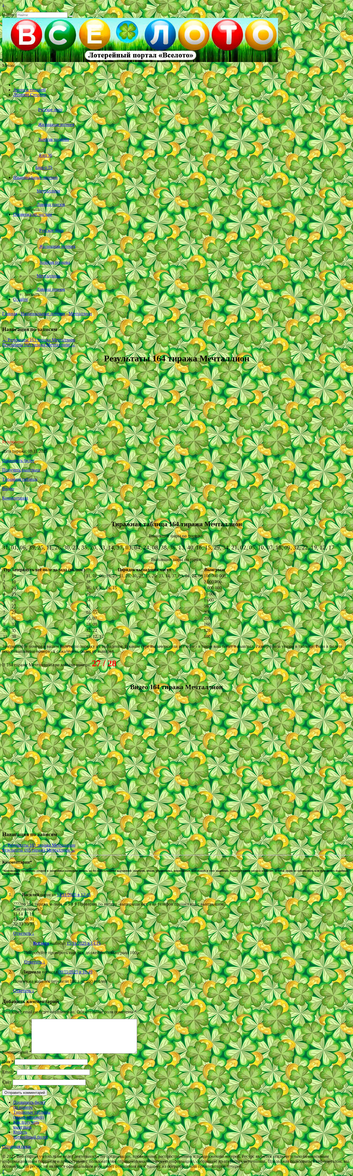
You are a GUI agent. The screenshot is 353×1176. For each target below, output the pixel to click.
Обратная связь (16, 1146)
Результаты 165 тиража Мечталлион (38, 344)
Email (9, 1072)
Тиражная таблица (19, 479)
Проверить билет (18, 460)
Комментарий (16, 1052)
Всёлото (41, 943)
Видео (8, 488)
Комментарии (15, 498)
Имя (8, 1061)
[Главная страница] (20, 84)
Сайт (7, 1082)
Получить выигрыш (21, 470)
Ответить (23, 933)
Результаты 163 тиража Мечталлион (38, 339)
